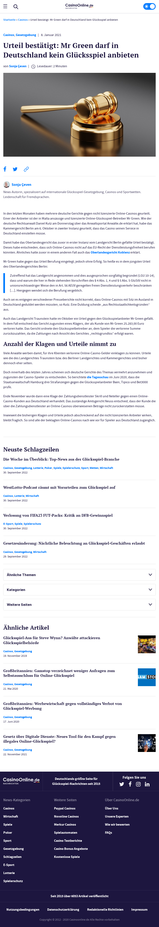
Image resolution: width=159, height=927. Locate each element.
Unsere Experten (117, 816)
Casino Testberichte (68, 840)
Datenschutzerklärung (63, 909)
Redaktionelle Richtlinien (105, 909)
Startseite (9, 20)
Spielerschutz (71, 468)
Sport (84, 468)
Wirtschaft (106, 468)
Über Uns (111, 808)
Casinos (23, 20)
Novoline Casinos (66, 816)
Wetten (94, 468)
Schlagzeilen (12, 857)
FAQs (108, 832)
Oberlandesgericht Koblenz (110, 252)
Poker (48, 468)
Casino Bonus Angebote (71, 849)
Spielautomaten (65, 832)
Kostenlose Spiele (67, 857)
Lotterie (38, 468)
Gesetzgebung (26, 35)
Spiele (57, 468)
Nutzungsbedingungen (22, 909)
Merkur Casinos (65, 824)
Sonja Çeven (17, 66)
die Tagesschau (97, 377)
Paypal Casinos (64, 808)
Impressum (139, 909)
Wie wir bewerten (117, 824)
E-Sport (8, 524)
